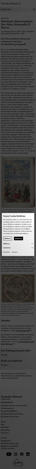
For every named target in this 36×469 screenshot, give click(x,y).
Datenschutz (6, 252)
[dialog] (18, 234)
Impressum (15, 252)
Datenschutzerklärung (22, 233)
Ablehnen (7, 238)
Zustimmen (18, 238)
